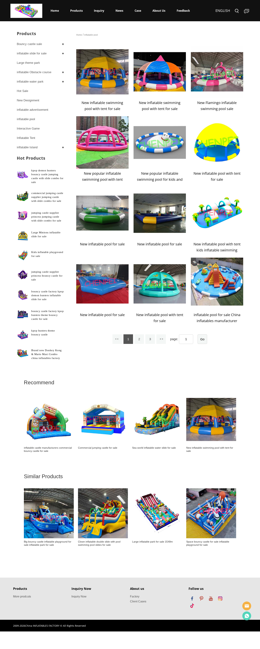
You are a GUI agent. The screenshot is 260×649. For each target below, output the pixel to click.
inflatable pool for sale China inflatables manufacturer (217, 317)
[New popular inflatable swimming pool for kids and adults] (160, 142)
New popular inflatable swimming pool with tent (102, 176)
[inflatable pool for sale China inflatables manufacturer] (217, 284)
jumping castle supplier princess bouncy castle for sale (46, 275)
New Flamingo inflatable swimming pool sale (217, 105)
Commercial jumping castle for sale (97, 447)
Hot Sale (22, 91)
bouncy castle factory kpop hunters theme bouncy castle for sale (47, 315)
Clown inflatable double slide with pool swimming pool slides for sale (99, 543)
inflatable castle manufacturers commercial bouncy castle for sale (48, 449)
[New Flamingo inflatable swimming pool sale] (217, 72)
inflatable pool (26, 119)
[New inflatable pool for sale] (102, 213)
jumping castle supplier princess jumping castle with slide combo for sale (46, 216)
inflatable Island (27, 147)
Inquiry (99, 11)
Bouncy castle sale (29, 44)
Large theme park (28, 62)
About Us (158, 11)
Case (138, 11)
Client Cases (138, 601)
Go (202, 339)
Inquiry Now (78, 596)
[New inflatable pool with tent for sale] (217, 142)
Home (55, 11)
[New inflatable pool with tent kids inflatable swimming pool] (217, 213)
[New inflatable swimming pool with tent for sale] (102, 72)
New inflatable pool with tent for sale (217, 176)
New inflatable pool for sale (102, 244)
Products (76, 11)
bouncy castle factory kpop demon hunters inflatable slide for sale (47, 295)
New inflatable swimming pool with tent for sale (102, 105)
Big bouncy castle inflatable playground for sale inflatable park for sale (47, 543)
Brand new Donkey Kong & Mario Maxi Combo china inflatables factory (46, 354)
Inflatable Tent (26, 138)
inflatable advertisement (32, 109)
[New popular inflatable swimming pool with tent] (102, 142)
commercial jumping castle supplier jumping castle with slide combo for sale (47, 197)
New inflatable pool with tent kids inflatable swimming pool (217, 250)
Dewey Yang (246, 615)
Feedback (183, 11)
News (119, 11)
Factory (134, 596)
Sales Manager (246, 606)
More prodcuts (22, 596)
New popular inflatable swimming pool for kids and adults (160, 179)
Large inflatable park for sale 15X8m (152, 541)
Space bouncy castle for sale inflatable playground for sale (207, 543)
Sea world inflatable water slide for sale (154, 447)
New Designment (28, 100)
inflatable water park (30, 81)
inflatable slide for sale (32, 53)
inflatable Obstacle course (34, 72)
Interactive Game (28, 128)
